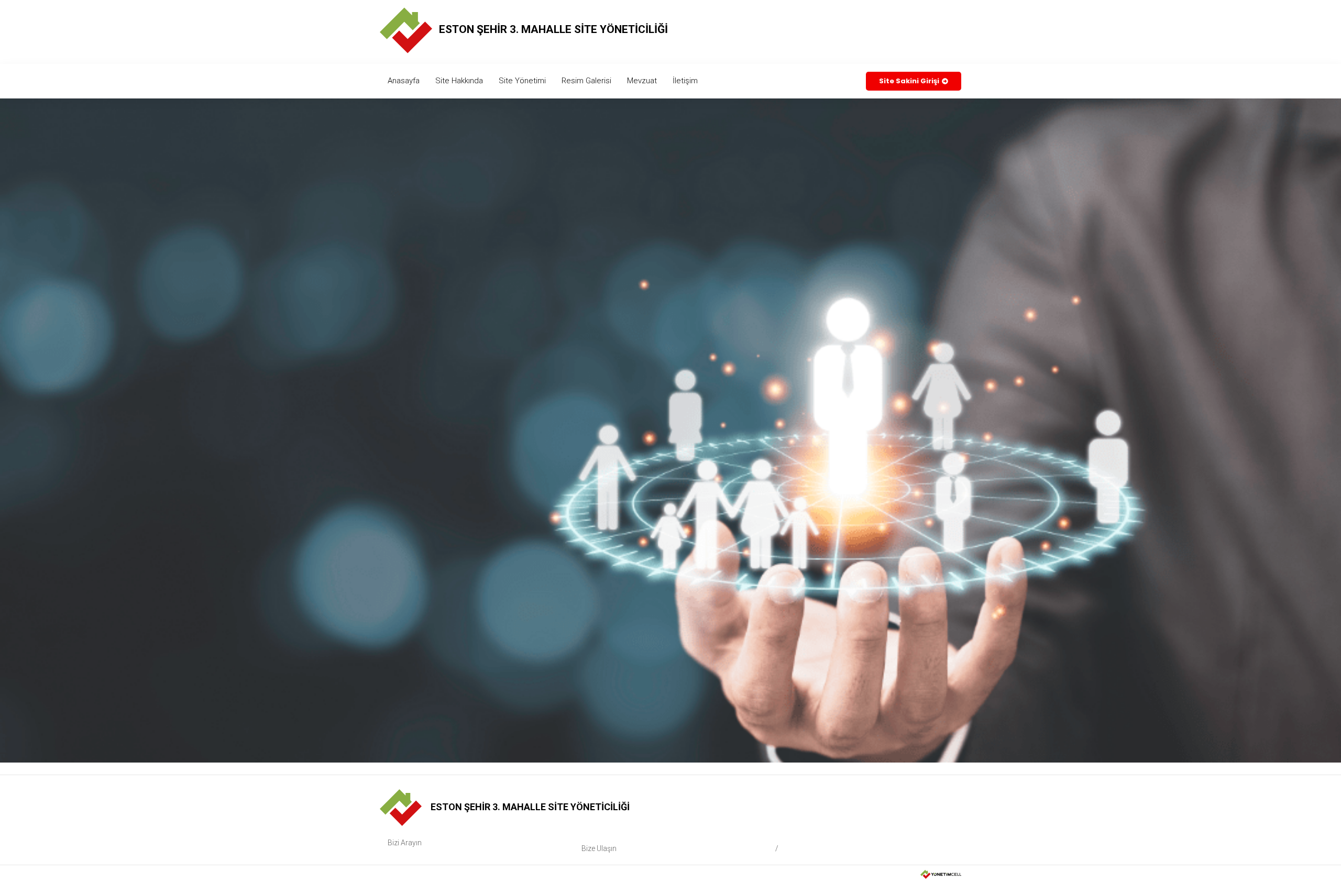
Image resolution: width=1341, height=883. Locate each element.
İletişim (685, 80)
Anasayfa (404, 80)
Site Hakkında (459, 80)
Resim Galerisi (586, 80)
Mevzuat (642, 80)
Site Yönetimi (522, 80)
